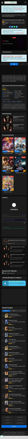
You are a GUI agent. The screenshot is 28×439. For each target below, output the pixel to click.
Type (7, 422)
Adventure (16, 315)
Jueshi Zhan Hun (12, 339)
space (23, 335)
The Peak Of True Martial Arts (14, 408)
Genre (7, 417)
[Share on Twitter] (12, 26)
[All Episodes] (14, 64)
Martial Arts (19, 101)
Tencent (19, 90)
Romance (19, 381)
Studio (7, 420)
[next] (23, 64)
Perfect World (11, 327)
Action (4, 101)
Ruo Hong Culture (9, 92)
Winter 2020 (20, 93)
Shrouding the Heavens (13, 314)
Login (24, 215)
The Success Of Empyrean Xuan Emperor (15, 386)
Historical (13, 101)
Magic (23, 402)
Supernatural (13, 342)
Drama (20, 373)
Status (19, 420)
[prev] (4, 64)
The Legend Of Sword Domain (14, 394)
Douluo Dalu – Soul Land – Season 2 (16, 378)
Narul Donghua (5, 22)
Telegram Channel (20, 33)
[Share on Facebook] (10, 26)
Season (20, 417)
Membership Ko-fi (18, 8)
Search (14, 426)
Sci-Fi (20, 315)
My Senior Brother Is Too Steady (15, 371)
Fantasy (8, 101)
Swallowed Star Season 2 (13, 333)
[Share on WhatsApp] (14, 26)
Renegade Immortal (12, 320)
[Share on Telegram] (17, 26)
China (8, 95)
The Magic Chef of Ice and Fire (15, 401)
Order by (20, 422)
